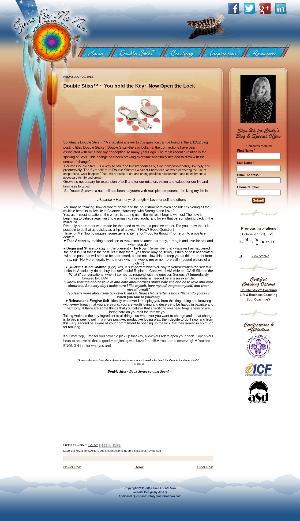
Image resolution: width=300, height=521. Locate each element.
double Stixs (132, 450)
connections (115, 450)
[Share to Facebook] (114, 445)
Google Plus (267, 8)
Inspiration (226, 52)
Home (98, 52)
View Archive (260, 256)
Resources (267, 52)
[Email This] (101, 445)
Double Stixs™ (139, 52)
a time (85, 450)
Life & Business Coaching (258, 295)
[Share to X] (110, 445)
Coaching (184, 52)
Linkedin (281, 8)
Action (94, 450)
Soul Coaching (257, 299)
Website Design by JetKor (150, 492)
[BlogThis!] (105, 445)
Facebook (235, 8)
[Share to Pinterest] (118, 445)
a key (76, 450)
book (103, 450)
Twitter (251, 8)
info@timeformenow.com (164, 496)
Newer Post (72, 467)
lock (143, 450)
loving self (154, 450)
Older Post (205, 467)
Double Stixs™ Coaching (258, 290)
